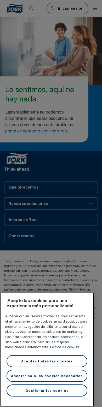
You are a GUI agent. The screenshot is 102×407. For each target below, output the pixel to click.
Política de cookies (64, 347)
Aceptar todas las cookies (47, 361)
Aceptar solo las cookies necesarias (47, 376)
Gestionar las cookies (47, 390)
